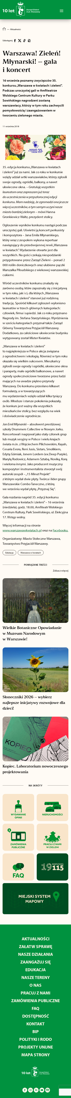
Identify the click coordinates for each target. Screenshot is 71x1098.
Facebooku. (60, 530)
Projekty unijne (35, 1047)
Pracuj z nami (35, 992)
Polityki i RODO (35, 1039)
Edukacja (9, 552)
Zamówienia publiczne (35, 1000)
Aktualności (35, 938)
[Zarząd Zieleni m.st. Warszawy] (21, 15)
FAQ (35, 1008)
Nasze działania (35, 954)
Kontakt (35, 1023)
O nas (35, 985)
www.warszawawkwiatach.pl (22, 530)
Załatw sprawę (35, 946)
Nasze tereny (35, 977)
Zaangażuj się (35, 962)
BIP (35, 1031)
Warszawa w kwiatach (31, 552)
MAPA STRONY (35, 1054)
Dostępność (35, 1016)
